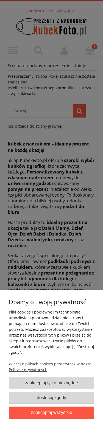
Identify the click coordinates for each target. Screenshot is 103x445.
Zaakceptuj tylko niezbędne (51, 382)
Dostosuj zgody (51, 397)
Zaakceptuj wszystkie (51, 412)
